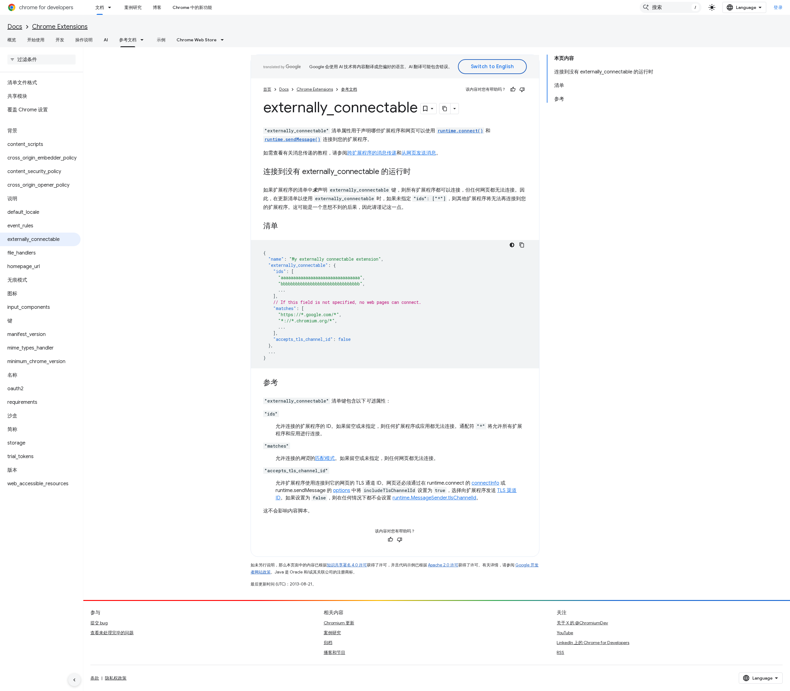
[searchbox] (41, 59)
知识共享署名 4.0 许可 (347, 565)
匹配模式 (325, 458)
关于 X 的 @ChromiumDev (582, 623)
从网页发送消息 (418, 153)
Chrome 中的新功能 (192, 7)
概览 (11, 40)
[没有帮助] (522, 89)
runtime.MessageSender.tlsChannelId (434, 498)
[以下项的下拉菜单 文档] (111, 7)
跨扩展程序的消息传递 (372, 153)
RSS (560, 652)
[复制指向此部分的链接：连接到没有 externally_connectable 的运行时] (417, 172)
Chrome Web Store (197, 40)
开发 (60, 40)
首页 (267, 89)
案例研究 (133, 7)
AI (106, 40)
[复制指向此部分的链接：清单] (284, 226)
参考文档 (127, 40)
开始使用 (35, 40)
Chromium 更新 (339, 623)
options (341, 490)
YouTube (565, 632)
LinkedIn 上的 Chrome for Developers (593, 642)
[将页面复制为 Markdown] (445, 108)
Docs (14, 27)
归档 (328, 642)
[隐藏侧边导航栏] (74, 680)
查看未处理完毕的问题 (112, 632)
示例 (161, 40)
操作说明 (84, 40)
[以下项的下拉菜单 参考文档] (143, 39)
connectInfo (485, 483)
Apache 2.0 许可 (443, 565)
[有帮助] (513, 89)
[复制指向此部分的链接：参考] (284, 383)
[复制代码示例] (522, 245)
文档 (99, 7)
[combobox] (670, 7)
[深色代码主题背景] (512, 245)
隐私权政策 (116, 678)
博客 (157, 7)
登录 (778, 7)
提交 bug (99, 623)
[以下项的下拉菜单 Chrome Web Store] (224, 39)
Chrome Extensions (60, 27)
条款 (94, 678)
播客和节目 (334, 652)
